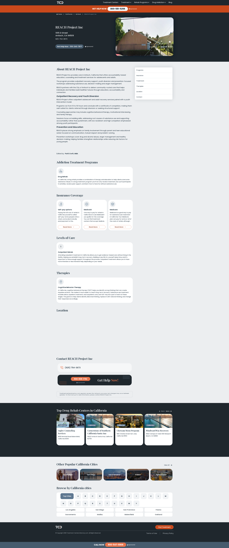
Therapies (139, 86)
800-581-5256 (117, 8)
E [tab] (107, 496)
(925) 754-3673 (73, 367)
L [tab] (158, 496)
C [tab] (92, 496)
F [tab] (114, 496)
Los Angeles (70, 510)
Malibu (100, 514)
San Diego (100, 510)
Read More (67, 227)
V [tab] (121, 503)
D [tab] (99, 496)
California (68, 14)
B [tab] (85, 496)
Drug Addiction (158, 2)
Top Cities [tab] (67, 496)
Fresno (158, 510)
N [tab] (63, 503)
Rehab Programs (141, 2)
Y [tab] (136, 503)
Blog (170, 2)
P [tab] (78, 503)
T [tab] (107, 503)
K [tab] (151, 496)
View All (166, 465)
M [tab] (165, 496)
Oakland (158, 514)
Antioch (78, 14)
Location (139, 92)
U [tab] (114, 503)
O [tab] (70, 503)
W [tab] (129, 503)
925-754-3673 (61, 39)
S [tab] (99, 503)
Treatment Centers (110, 2)
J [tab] (143, 496)
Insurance (139, 75)
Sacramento (70, 514)
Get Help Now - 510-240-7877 (69, 46)
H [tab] (129, 496)
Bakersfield (129, 514)
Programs (139, 70)
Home (60, 14)
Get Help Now (99, 9)
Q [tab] (85, 503)
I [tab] (136, 496)
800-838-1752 (80, 379)
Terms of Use (151, 533)
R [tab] (92, 503)
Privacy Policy (168, 533)
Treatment (125, 2)
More (168, 411)
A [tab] (78, 496)
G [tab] (121, 496)
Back (163, 411)
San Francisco (129, 510)
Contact (139, 97)
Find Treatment (164, 527)
